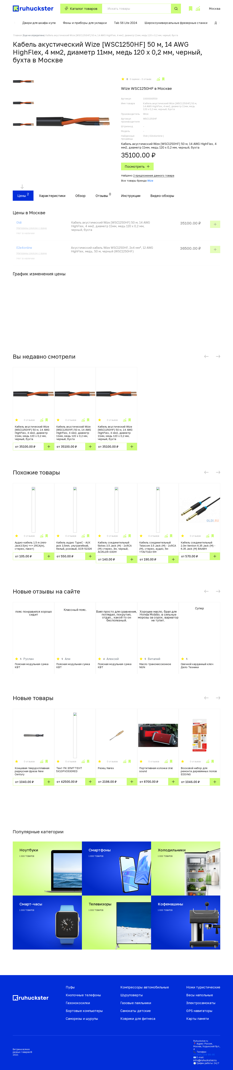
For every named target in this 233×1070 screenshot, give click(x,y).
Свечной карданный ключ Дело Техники (197, 665)
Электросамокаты (201, 1003)
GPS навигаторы (199, 1011)
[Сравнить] (158, 79)
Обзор (80, 196)
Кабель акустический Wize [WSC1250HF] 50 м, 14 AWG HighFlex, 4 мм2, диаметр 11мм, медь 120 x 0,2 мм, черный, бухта (32, 433)
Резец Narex (106, 768)
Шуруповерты (131, 995)
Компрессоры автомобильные (144, 987)
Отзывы (102, 196)
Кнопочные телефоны (83, 995)
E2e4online (24, 247)
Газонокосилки (78, 1003)
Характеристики (52, 196)
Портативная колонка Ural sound (156, 770)
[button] (14, 23)
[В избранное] (163, 79)
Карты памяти (197, 1019)
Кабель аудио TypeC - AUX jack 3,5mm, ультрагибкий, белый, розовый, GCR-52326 (74, 545)
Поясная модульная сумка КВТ (31, 665)
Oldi (18, 222)
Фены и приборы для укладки (85, 23)
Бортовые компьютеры (84, 1011)
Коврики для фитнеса (137, 1019)
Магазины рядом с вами (31, 228)
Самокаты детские (135, 1011)
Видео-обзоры (162, 196)
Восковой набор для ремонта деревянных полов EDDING (199, 771)
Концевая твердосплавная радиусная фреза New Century (32, 771)
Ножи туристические (203, 987)
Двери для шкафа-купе (39, 23)
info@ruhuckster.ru (205, 1060)
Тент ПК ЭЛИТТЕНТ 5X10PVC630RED (69, 770)
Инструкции (130, 196)
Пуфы (70, 987)
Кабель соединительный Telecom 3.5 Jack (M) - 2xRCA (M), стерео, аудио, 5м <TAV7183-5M (157, 547)
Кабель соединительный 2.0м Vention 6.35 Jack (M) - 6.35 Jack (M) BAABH (198, 545)
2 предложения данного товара (153, 175)
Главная (17, 35)
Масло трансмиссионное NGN (155, 665)
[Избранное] (190, 8)
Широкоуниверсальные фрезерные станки (176, 23)
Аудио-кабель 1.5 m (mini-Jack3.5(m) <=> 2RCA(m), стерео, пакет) (31, 545)
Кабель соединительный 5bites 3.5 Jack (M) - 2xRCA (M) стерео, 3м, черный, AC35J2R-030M (115, 547)
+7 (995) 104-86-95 (204, 1054)
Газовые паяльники (135, 1003)
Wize (150, 180)
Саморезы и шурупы (82, 1019)
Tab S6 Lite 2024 (125, 23)
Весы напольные (199, 995)
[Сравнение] (197, 8)
